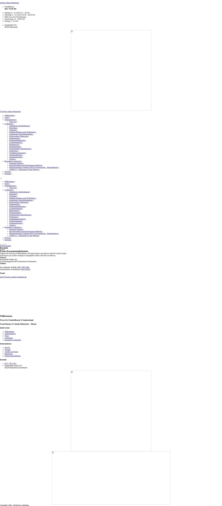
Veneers (12, 159)
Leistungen (9, 124)
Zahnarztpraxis (11, 120)
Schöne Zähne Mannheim (9, 3)
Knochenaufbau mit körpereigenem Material (26, 165)
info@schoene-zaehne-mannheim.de (13, 277)
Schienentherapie (16, 155)
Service (8, 172)
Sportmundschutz (16, 157)
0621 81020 (25, 269)
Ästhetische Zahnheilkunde (19, 126)
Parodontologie (15, 147)
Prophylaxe (14, 151)
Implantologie (15, 138)
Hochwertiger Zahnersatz (19, 136)
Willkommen (10, 115)
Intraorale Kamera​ (16, 163)
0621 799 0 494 (23, 267)
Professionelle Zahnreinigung (20, 149)
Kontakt (8, 174)
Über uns (13, 122)
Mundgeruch (14, 145)
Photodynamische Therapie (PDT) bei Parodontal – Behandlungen (34, 167)
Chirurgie (13, 130)
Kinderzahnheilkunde (17, 140)
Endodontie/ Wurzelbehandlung (21, 134)
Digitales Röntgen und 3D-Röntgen (23, 132)
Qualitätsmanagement (17, 153)
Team (7, 118)
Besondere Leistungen (13, 161)
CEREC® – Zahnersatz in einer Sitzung (24, 170)
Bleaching (13, 128)
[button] (5, 246)
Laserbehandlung (16, 142)
